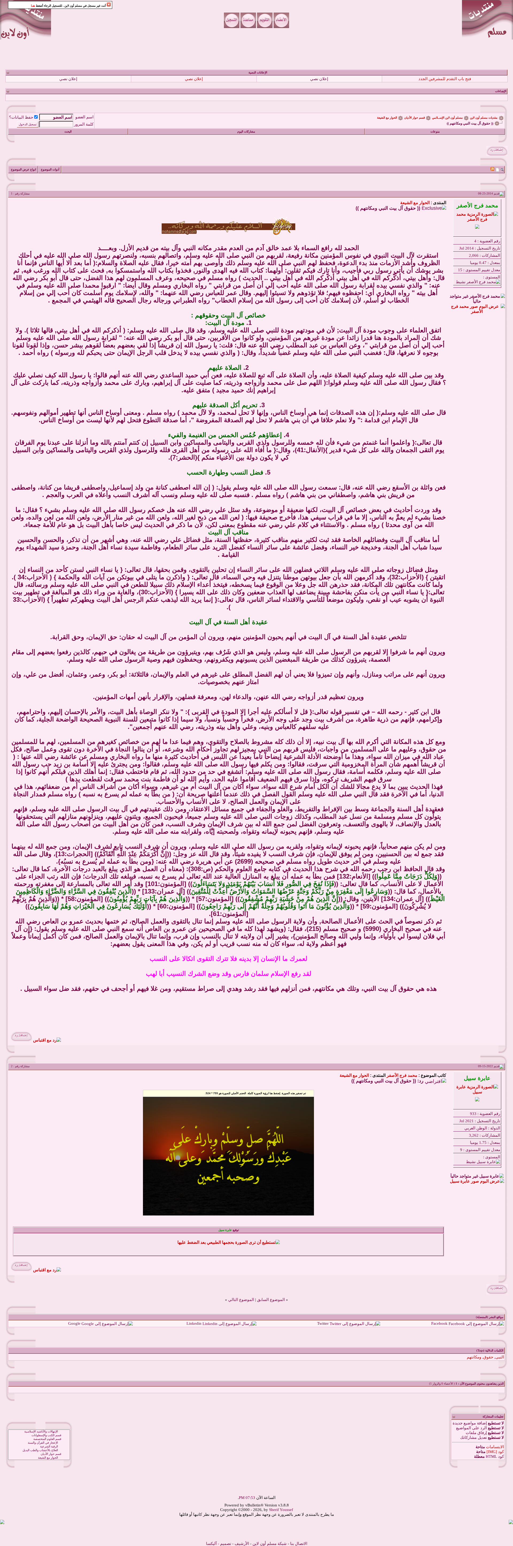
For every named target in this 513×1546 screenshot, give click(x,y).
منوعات (435, 131)
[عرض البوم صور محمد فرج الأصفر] (477, 311)
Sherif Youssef (281, 1510)
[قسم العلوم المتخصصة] (39, 1439)
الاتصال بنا (298, 1543)
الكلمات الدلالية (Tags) (489, 1350)
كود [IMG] (495, 1452)
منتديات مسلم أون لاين (484, 117)
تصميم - (224, 1543)
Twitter (323, 1323)
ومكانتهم (474, 1357)
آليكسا (211, 1543)
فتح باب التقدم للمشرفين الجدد (444, 79)
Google (74, 1323)
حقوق (488, 1357)
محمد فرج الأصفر (402, 1075)
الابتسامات (495, 1447)
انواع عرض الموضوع (23, 169)
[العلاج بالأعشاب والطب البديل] (39, 1450)
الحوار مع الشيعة (387, 117)
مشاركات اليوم (246, 131)
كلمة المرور (84, 124)
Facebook (439, 1323)
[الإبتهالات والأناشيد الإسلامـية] (39, 1432)
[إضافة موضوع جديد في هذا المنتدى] (497, 169)
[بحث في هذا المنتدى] (502, 169)
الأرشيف (242, 1543)
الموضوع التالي (241, 1300)
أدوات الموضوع (50, 169)
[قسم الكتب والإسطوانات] (39, 1435)
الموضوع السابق (271, 1300)
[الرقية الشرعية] (39, 1446)
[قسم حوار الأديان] (39, 1454)
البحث (68, 131)
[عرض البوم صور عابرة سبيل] (477, 1181)
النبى (499, 1357)
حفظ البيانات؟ (21, 117)
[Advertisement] (256, 54)
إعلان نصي (319, 79)
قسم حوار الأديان (414, 117)
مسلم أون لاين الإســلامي (447, 117)
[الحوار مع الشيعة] (39, 1458)
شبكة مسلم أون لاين (269, 1543)
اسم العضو (84, 117)
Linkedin (193, 1323)
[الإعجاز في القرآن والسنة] (39, 1443)
